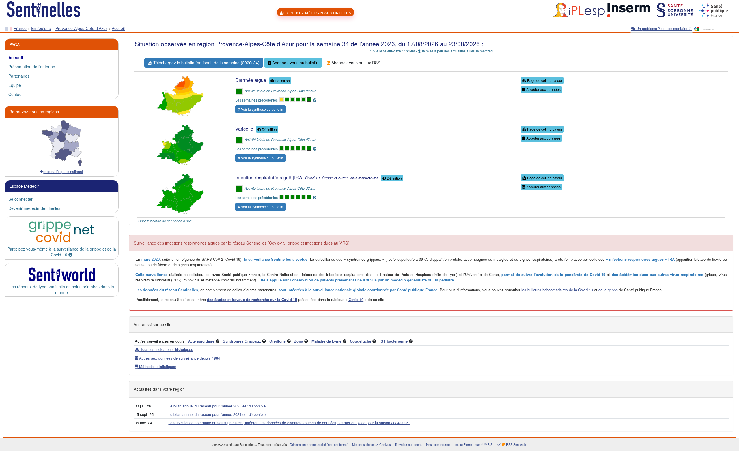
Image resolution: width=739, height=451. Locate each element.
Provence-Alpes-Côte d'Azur (81, 28)
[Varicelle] (180, 143)
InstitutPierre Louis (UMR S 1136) (478, 444)
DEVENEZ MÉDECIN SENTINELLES (317, 12)
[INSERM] (628, 9)
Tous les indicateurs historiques (166, 349)
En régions (41, 28)
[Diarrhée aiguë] (180, 95)
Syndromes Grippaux (242, 341)
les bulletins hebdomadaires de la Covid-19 (557, 289)
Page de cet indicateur (544, 80)
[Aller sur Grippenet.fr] (62, 232)
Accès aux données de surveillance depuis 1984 (179, 358)
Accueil (118, 28)
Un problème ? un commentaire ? (663, 28)
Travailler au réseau (408, 444)
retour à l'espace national (63, 171)
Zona (298, 341)
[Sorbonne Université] (674, 9)
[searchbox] (717, 29)
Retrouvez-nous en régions (34, 111)
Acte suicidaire (201, 341)
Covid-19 (355, 299)
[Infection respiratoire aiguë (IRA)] (180, 192)
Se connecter (20, 199)
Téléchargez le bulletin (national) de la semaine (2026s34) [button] (206, 62)
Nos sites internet (438, 444)
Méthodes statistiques (157, 366)
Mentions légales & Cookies (371, 444)
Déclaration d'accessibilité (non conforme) (319, 444)
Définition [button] (282, 80)
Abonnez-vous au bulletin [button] (294, 62)
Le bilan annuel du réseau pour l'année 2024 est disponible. (217, 414)
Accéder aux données (543, 89)
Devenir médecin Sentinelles (34, 208)
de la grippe (608, 289)
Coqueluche (360, 341)
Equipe (14, 85)
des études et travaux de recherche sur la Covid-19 (252, 299)
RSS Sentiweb (515, 444)
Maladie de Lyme (326, 341)
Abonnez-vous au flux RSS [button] (355, 62)
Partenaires (18, 76)
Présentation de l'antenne (31, 66)
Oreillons (277, 341)
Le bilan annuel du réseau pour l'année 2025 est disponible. (217, 406)
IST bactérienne (394, 341)
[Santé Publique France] (713, 9)
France (20, 28)
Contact (15, 94)
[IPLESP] (577, 9)
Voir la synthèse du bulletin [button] (261, 109)
